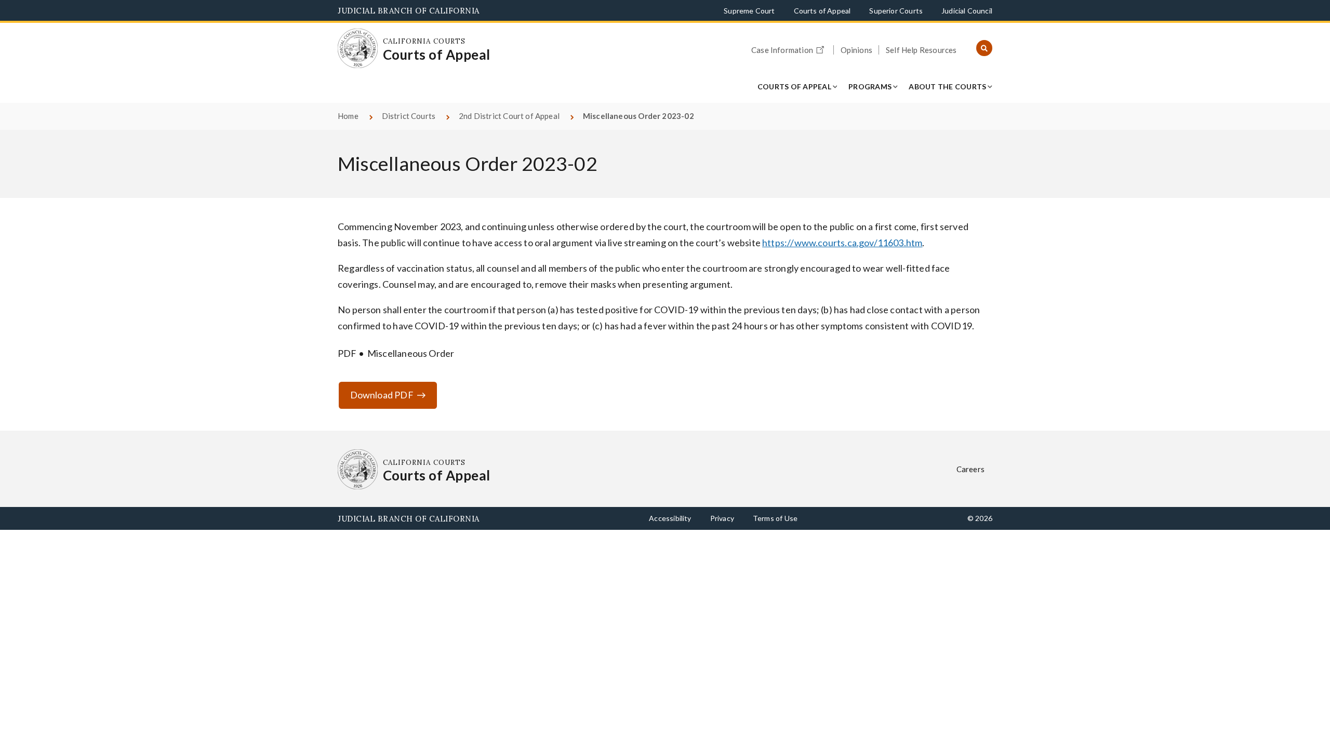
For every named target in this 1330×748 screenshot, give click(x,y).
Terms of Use (775, 518)
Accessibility (670, 518)
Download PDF (382, 394)
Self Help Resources (921, 50)
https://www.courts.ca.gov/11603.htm (842, 242)
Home (348, 116)
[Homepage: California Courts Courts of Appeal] (358, 49)
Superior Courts (896, 10)
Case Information (782, 50)
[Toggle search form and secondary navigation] (984, 49)
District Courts (409, 116)
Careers (970, 469)
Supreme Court (749, 10)
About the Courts (947, 86)
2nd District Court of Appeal (509, 116)
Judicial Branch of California (409, 11)
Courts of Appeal (822, 10)
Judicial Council (966, 10)
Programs (870, 86)
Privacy (722, 518)
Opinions (856, 50)
